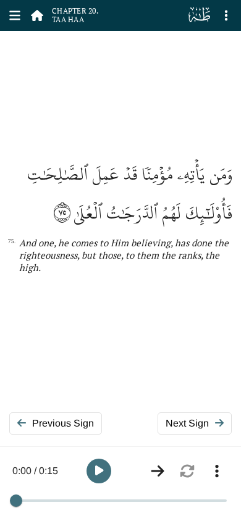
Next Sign (187, 423)
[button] (99, 471)
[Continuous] (157, 471)
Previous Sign (63, 423)
